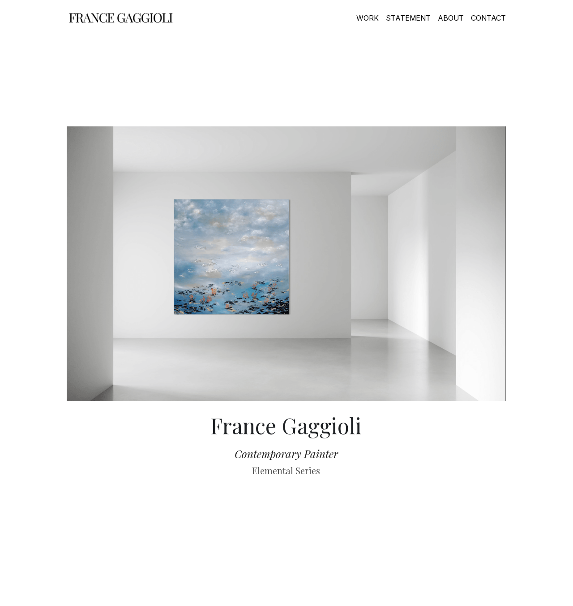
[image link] (121, 17)
